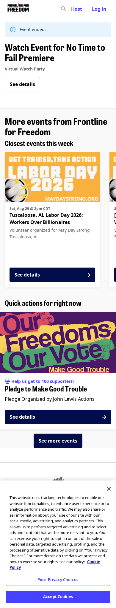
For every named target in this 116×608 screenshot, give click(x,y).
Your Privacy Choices (58, 579)
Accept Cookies (58, 596)
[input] (74, 9)
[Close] (108, 488)
